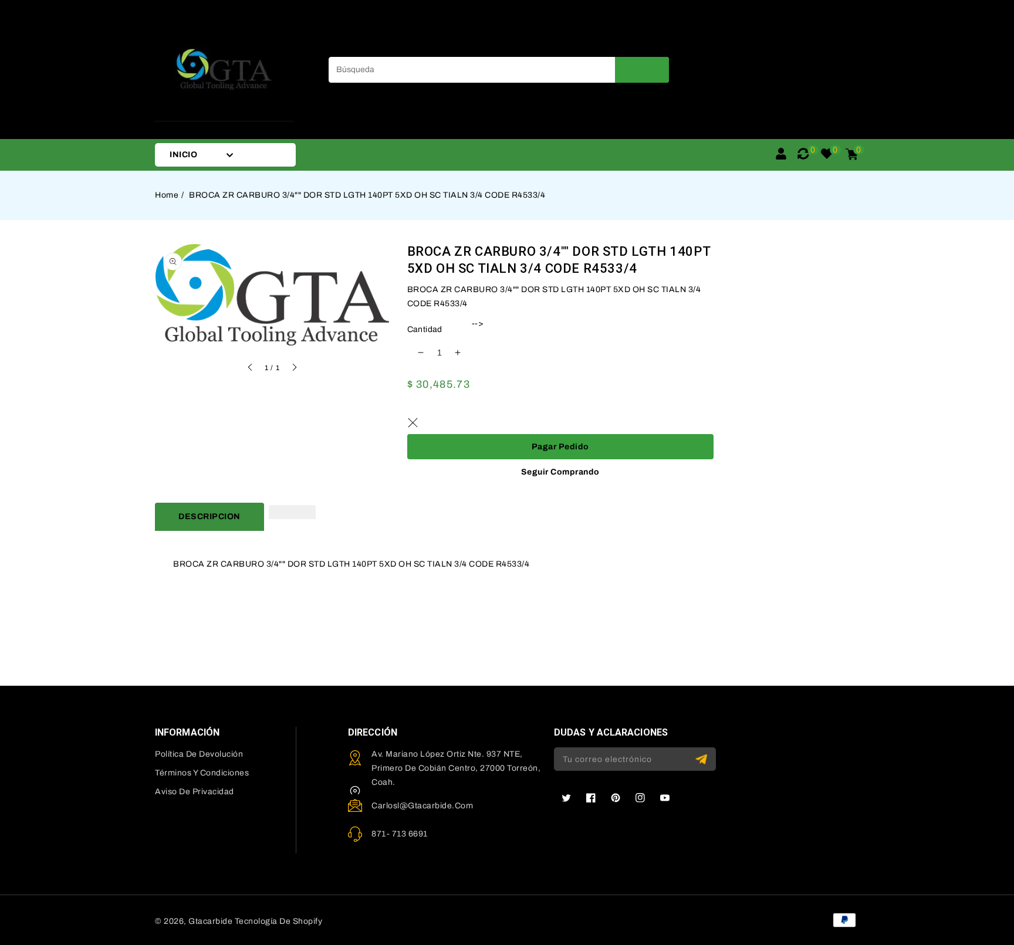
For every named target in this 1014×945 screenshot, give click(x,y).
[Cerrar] (413, 422)
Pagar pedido (560, 446)
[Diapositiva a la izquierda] (250, 369)
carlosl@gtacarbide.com (422, 805)
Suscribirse (702, 759)
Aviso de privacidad (194, 791)
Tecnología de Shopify (279, 921)
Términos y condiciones (202, 772)
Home (166, 195)
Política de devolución (199, 754)
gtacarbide (210, 921)
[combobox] (499, 70)
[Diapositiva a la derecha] (294, 369)
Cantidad (424, 329)
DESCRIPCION (209, 516)
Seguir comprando (560, 472)
